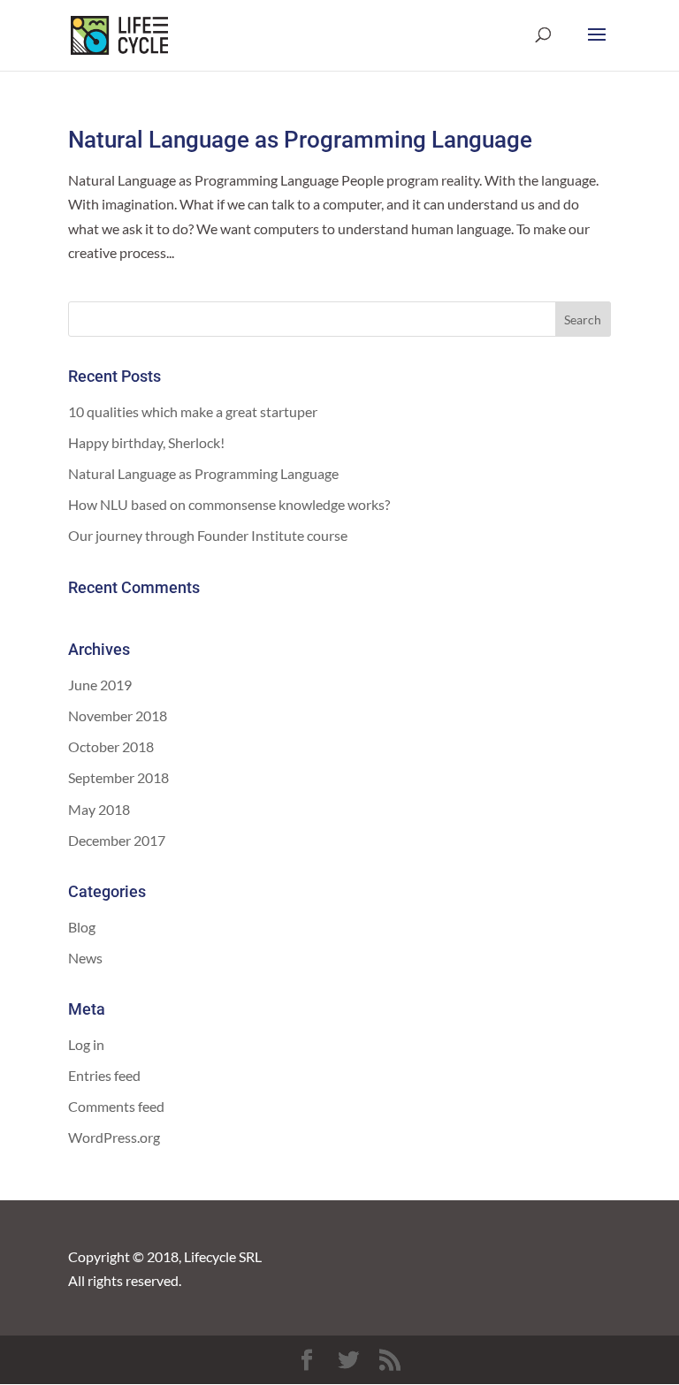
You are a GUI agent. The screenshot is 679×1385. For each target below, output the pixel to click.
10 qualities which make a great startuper (192, 411)
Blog (81, 926)
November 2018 (117, 715)
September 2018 (118, 777)
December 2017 (116, 840)
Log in (86, 1044)
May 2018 (99, 809)
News (85, 957)
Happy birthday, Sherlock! (146, 442)
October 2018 (111, 746)
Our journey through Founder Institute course (207, 535)
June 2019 (100, 684)
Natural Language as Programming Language (300, 139)
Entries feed (104, 1075)
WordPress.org (114, 1137)
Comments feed (116, 1106)
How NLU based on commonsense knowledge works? (229, 504)
